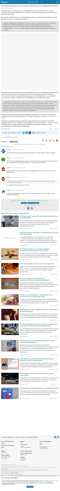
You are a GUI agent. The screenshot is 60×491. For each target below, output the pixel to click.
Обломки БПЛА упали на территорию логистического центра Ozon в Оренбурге (37, 341)
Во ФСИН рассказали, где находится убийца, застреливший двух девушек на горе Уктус (34, 249)
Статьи (3, 443)
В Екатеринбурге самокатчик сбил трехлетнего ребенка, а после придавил (39, 217)
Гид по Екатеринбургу (45, 441)
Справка (22, 457)
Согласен (30, 487)
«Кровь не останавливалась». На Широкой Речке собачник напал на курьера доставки (36, 295)
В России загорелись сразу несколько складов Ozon (37, 263)
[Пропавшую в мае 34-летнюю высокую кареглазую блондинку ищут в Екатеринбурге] (10, 364)
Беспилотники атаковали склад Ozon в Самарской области (39, 388)
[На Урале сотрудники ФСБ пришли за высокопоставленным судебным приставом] (10, 283)
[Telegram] (17, 142)
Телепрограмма (23, 444)
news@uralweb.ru (18, 474)
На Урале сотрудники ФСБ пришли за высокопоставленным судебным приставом (34, 279)
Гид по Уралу (4, 458)
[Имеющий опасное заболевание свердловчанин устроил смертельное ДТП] (10, 237)
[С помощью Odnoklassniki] (32, 208)
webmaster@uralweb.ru (32, 437)
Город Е (41, 444)
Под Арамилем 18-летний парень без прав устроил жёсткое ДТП (37, 374)
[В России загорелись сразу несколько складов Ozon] (10, 269)
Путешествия (4, 452)
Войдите (24, 203)
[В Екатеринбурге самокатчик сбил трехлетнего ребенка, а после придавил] (10, 221)
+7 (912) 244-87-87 (14, 472)
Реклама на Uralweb (20, 437)
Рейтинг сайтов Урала (26, 451)
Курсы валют (23, 458)
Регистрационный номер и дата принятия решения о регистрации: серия (24, 470)
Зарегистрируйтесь (33, 203)
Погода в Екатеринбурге (7, 445)
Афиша (22, 441)
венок (16, 137)
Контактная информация (7, 437)
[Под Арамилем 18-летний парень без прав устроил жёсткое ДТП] (10, 378)
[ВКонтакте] (11, 142)
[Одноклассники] (13, 142)
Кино (21, 443)
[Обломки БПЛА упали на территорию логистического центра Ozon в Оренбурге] (10, 345)
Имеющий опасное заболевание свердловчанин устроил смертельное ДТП (39, 233)
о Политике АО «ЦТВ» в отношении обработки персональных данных (30, 482)
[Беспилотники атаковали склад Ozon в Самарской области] (10, 393)
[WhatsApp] (15, 142)
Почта (2, 447)
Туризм (3, 451)
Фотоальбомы (43, 447)
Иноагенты (22, 460)
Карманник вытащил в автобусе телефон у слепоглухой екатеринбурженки (38, 310)
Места (41, 443)
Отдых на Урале (5, 455)
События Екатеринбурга (25, 447)
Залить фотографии (44, 448)
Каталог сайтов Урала (26, 453)
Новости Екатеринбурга (7, 441)
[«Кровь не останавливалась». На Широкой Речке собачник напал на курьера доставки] (10, 300)
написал (17, 28)
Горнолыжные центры (6, 456)
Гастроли (22, 446)
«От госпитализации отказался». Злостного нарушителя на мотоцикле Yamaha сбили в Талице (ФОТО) (38, 325)
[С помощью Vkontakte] (28, 208)
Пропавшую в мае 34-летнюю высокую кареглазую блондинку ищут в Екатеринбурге (37, 359)
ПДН (13, 137)
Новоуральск (8, 137)
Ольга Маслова (5, 129)
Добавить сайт (23, 454)
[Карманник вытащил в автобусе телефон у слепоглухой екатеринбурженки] (10, 314)
